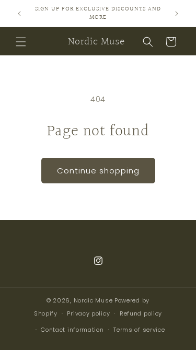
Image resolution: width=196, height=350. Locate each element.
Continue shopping (98, 170)
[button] (20, 41)
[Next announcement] (176, 13)
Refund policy (141, 313)
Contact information (72, 329)
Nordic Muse (93, 300)
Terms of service (139, 329)
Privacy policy (88, 313)
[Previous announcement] (19, 13)
